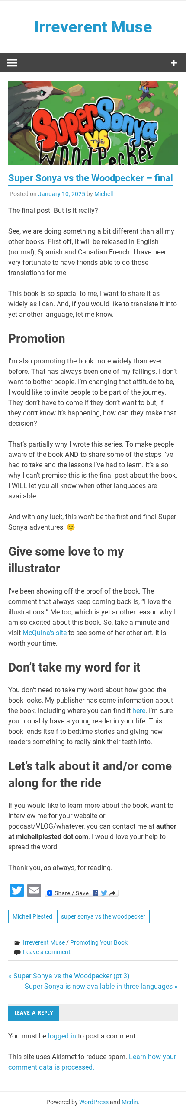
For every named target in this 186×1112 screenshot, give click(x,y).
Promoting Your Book (99, 942)
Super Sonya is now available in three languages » (101, 986)
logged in (62, 1036)
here (138, 711)
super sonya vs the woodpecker (103, 916)
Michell (103, 193)
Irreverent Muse (93, 26)
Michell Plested (32, 916)
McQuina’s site (44, 633)
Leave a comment (47, 951)
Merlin (130, 1102)
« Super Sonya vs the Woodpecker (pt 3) (69, 976)
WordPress (94, 1102)
